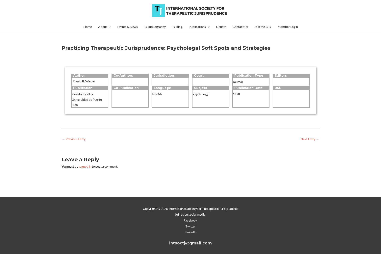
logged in (85, 166)
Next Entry (309, 139)
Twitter (190, 226)
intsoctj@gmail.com (190, 243)
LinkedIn (190, 232)
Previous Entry (74, 139)
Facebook (190, 220)
